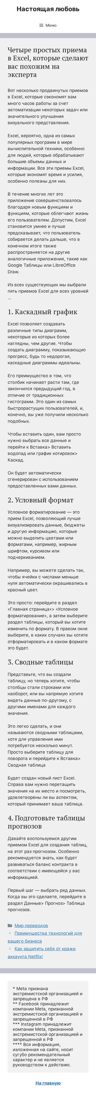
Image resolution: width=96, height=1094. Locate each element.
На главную (48, 1083)
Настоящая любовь (48, 9)
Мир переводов (31, 925)
